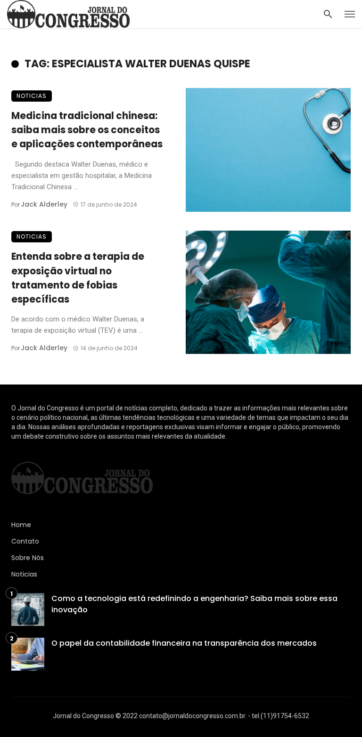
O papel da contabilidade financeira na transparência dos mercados (184, 643)
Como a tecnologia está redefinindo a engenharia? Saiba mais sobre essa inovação (194, 604)
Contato (25, 541)
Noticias (31, 96)
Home (21, 524)
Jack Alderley (44, 204)
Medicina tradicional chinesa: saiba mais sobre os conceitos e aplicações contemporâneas (87, 130)
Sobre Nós (27, 557)
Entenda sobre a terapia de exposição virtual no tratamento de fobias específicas (77, 278)
